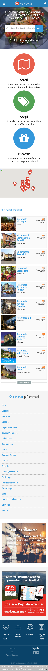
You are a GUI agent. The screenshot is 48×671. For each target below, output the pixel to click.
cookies (29, 669)
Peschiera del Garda (10, 482)
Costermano (7, 444)
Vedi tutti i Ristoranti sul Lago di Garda (24, 41)
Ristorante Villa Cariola (22, 352)
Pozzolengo (7, 488)
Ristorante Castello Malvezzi (22, 337)
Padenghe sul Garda (10, 471)
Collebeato (7, 438)
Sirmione (6, 505)
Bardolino (21, 243)
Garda (4, 449)
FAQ (12, 652)
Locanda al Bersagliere (22, 269)
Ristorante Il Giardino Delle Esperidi (23, 238)
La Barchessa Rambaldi (23, 253)
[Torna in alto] (40, 663)
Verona (5, 510)
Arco (19, 224)
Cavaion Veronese (23, 372)
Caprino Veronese (23, 356)
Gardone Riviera (9, 455)
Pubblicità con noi (12, 655)
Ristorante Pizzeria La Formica (22, 287)
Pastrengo (6, 477)
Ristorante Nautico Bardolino (22, 304)
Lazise (5, 460)
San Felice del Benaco (11, 499)
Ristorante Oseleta (22, 368)
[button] (15, 183)
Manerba (5, 466)
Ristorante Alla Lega (22, 220)
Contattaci (12, 649)
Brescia (20, 342)
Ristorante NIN (24, 317)
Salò (4, 493)
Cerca (39, 28)
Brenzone (21, 321)
